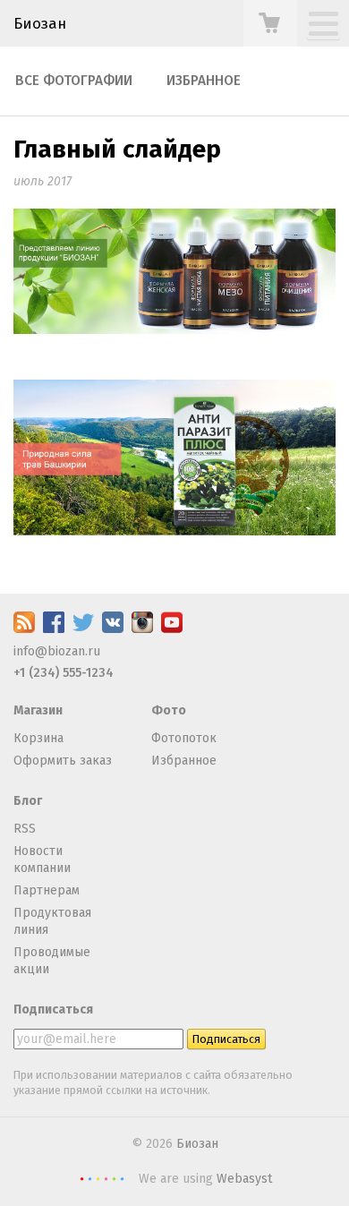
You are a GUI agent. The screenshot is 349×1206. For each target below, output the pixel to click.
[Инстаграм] (142, 628)
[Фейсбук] (53, 628)
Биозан (39, 23)
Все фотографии (73, 81)
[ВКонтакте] (112, 628)
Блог (27, 800)
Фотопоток (184, 738)
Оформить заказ (62, 760)
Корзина (38, 738)
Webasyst (244, 1178)
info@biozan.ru (56, 651)
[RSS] (24, 628)
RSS (24, 828)
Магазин (38, 710)
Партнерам (46, 890)
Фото (168, 710)
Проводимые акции (51, 961)
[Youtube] (172, 628)
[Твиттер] (83, 628)
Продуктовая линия (52, 921)
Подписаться (53, 1009)
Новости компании (42, 860)
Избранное (203, 81)
